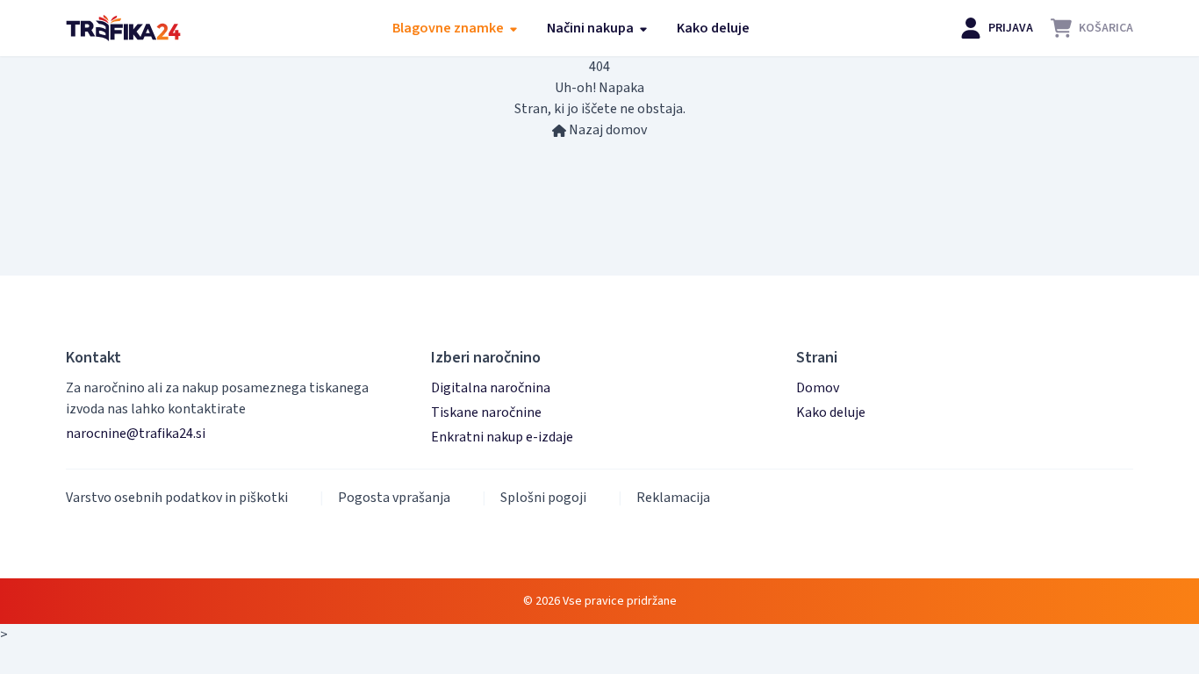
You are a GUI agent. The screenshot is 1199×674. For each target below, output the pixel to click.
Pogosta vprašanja (394, 497)
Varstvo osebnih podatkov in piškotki (177, 497)
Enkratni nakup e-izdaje (502, 437)
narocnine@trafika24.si (135, 433)
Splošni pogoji (543, 497)
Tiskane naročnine (486, 412)
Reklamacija (673, 497)
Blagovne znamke (449, 28)
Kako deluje (713, 28)
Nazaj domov (606, 130)
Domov (817, 388)
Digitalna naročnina (490, 388)
